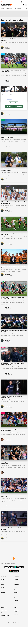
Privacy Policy (4, 607)
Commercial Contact (16, 610)
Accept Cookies (19, 106)
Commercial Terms (5, 615)
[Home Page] (6, 5)
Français (16, 600)
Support (15, 607)
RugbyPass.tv (17, 582)
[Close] (25, 93)
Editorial (16, 614)
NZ (14, 597)
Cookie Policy (4, 612)
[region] (14, 101)
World (15, 595)
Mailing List (16, 584)
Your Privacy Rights (13, 102)
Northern (16, 589)
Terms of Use (4, 610)
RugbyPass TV (18, 8)
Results (2, 584)
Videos (2, 590)
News (2, 8)
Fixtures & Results (9, 8)
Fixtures (3, 582)
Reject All (9, 106)
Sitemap (3, 592)
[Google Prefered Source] (14, 571)
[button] (26, 8)
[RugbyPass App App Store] (9, 567)
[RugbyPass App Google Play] (19, 567)
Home (2, 579)
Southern (16, 592)
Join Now (16, 579)
